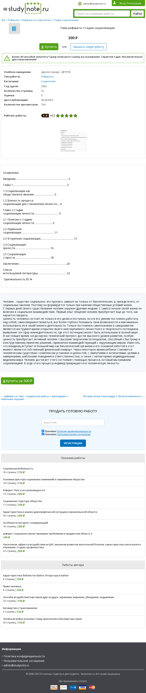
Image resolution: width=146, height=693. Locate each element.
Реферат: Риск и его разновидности (24, 490)
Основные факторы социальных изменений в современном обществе (44, 479)
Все (4, 20)
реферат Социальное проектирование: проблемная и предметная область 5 (47, 533)
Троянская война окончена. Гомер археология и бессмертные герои (42, 619)
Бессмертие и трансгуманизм (20, 608)
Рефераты (13, 20)
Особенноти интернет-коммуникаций (25, 522)
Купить (51, 46)
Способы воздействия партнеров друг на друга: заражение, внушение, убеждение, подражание (58, 597)
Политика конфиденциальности (24, 656)
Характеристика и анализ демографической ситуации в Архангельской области (50, 512)
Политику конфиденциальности (74, 431)
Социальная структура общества (22, 501)
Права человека (12, 586)
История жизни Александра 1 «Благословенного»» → (114, 396)
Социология (48, 81)
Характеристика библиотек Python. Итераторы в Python (36, 575)
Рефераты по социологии (36, 20)
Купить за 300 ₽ (19, 380)
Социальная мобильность (18, 468)
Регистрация (73, 443)
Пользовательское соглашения (74, 434)
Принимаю (68, 431)
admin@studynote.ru (94, 3)
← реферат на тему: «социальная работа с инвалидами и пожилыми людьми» (34, 398)
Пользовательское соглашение (24, 661)
